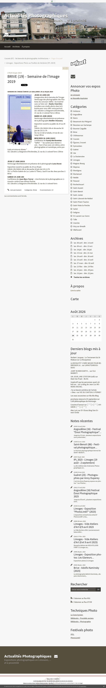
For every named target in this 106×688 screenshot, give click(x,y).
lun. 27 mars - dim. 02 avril (84, 263)
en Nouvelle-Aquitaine (79, 98)
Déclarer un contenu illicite (29, 683)
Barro (75, 118)
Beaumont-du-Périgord (82, 121)
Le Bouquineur (85, 360)
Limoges (76, 160)
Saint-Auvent (78, 188)
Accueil (7, 46)
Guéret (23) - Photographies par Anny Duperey (86, 476)
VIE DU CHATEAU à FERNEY (90, 392)
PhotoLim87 (75, 638)
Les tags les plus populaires (66, 681)
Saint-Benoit (78, 191)
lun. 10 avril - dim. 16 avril (83, 260)
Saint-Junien (78, 195)
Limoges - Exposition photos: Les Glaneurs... (88, 556)
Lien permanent (16, 190)
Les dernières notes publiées (53, 681)
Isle (74, 153)
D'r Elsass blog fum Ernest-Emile (84, 411)
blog (81, 683)
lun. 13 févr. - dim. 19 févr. (84, 266)
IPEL (72, 634)
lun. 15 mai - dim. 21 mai (83, 253)
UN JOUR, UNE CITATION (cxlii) (83, 376)
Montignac (77, 170)
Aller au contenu (7, 4)
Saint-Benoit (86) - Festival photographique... (87, 446)
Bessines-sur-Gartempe (82, 125)
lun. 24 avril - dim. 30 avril (83, 256)
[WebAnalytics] (53, 1)
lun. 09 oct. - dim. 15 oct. (83, 246)
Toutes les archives (82, 277)
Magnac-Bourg (79, 163)
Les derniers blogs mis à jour (39, 681)
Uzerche (76, 223)
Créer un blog (50, 678)
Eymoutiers (77, 146)
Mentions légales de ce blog (42, 683)
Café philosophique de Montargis (83, 401)
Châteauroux (78, 135)
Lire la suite (75, 290)
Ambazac (76, 111)
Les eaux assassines (78, 395)
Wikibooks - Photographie (81, 621)
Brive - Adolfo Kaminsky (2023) (86, 569)
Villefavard (77, 230)
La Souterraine (78, 156)
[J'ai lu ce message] (104, 686)
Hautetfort (57, 678)
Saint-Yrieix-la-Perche (81, 205)
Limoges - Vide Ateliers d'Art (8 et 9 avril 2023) (86, 541)
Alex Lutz (74, 410)
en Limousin (75, 95)
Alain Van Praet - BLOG (79, 379)
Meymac (76, 167)
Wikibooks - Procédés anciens (82, 618)
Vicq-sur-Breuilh (79, 226)
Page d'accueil (56, 58)
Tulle (75, 219)
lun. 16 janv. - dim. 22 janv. (84, 273)
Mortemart (77, 174)
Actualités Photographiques (36, 15)
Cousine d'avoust (77, 404)
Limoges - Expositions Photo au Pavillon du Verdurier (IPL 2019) (30, 63)
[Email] (6, 34)
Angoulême (77, 114)
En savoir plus (82, 686)
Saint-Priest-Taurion (81, 202)
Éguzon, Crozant (79, 142)
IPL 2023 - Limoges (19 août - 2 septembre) (85, 461)
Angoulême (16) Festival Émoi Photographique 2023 (86, 493)
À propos (26, 46)
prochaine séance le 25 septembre (84, 399)
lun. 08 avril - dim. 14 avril (83, 243)
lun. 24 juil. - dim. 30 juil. (83, 250)
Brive (35, 190)
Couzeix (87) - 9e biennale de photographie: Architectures (26, 58)
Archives (16, 46)
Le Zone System (77, 615)
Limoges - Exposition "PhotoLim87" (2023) (85, 510)
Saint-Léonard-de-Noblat (83, 198)
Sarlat (75, 209)
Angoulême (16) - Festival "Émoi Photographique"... (87, 430)
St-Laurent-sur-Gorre (81, 216)
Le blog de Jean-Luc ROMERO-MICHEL (85, 385)
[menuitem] (8, 46)
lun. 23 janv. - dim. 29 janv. (84, 270)
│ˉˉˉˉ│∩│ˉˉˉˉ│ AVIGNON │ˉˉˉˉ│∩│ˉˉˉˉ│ (86, 405)
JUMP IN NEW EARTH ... (80, 371)
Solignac (76, 212)
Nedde (75, 177)
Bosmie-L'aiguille (79, 128)
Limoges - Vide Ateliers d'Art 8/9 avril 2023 (86, 525)
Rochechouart (78, 184)
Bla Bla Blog (94, 395)
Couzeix (76, 139)
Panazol (76, 181)
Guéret (75, 149)
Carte (75, 299)
